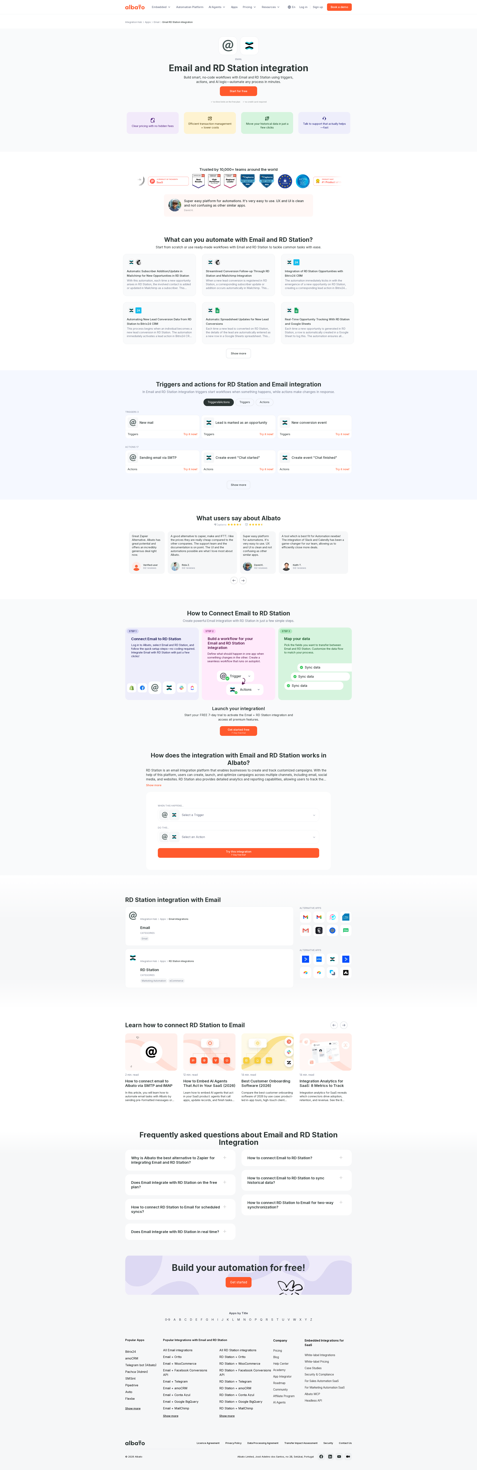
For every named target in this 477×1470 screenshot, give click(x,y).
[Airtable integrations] (305, 972)
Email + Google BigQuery (180, 1401)
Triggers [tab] (244, 402)
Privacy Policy (233, 1442)
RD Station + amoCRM (235, 1388)
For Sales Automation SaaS (322, 1381)
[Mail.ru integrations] (332, 930)
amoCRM (131, 1358)
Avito (128, 1392)
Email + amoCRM (175, 1388)
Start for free (238, 91)
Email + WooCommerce (179, 1363)
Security (328, 1442)
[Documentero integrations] (345, 917)
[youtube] (339, 1456)
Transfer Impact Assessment (301, 1442)
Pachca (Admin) (136, 1372)
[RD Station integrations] (332, 959)
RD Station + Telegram (235, 1381)
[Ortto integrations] (319, 959)
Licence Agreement (208, 1442)
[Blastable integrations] (332, 917)
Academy (279, 1370)
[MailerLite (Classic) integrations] (345, 930)
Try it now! (190, 434)
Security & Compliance (319, 1374)
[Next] (243, 580)
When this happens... (171, 805)
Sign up (318, 7)
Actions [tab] (264, 402)
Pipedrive (131, 1385)
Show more (238, 353)
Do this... (163, 827)
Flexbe (130, 1398)
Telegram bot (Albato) (141, 1365)
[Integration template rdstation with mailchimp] (159, 275)
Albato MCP (312, 1394)
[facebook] (321, 1456)
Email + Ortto (172, 1357)
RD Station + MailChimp (236, 1408)
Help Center (281, 1363)
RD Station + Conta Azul (236, 1395)
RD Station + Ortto (232, 1357)
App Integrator (282, 1376)
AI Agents (279, 1402)
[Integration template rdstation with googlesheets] (238, 323)
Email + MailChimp (176, 1408)
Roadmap (279, 1383)
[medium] (348, 1456)
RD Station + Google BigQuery (240, 1401)
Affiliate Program (284, 1396)
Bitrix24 (130, 1351)
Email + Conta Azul (176, 1395)
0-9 (167, 1319)
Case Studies (313, 1368)
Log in (303, 7)
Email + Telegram (175, 1381)
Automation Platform (189, 7)
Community (280, 1389)
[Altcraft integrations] (332, 972)
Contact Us (345, 1442)
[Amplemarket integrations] (345, 972)
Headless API (313, 1400)
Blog (276, 1357)
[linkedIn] (330, 1456)
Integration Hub (133, 22)
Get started (238, 1282)
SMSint (130, 1378)
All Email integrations (177, 1350)
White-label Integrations (320, 1355)
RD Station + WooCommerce (239, 1363)
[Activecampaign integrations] (345, 959)
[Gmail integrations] (305, 917)
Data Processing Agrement (262, 1442)
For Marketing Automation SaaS (325, 1387)
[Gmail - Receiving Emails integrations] (319, 917)
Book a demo (339, 7)
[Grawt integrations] (319, 930)
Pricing (277, 1350)
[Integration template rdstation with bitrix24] (317, 275)
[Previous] (234, 580)
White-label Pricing (317, 1361)
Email (156, 22)
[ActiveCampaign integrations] (305, 959)
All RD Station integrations (237, 1350)
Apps (234, 7)
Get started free (238, 731)
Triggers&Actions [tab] (219, 402)
